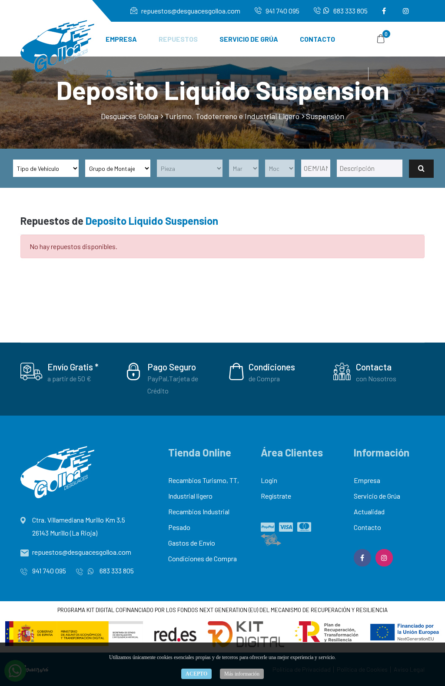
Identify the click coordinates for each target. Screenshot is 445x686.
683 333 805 (350, 11)
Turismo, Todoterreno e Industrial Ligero (232, 116)
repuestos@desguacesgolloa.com (190, 11)
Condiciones (272, 366)
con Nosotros (376, 378)
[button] (109, 74)
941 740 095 (281, 11)
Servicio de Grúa (248, 39)
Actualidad (369, 511)
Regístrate (276, 496)
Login (269, 480)
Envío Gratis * (73, 366)
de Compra (264, 378)
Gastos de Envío (191, 543)
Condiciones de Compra (202, 558)
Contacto (317, 39)
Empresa (121, 39)
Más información (241, 674)
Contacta (374, 366)
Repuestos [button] (178, 39)
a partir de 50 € (69, 378)
